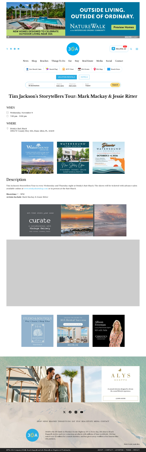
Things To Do (58, 61)
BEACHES (53, 421)
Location (31, 84)
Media (99, 61)
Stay (77, 61)
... (62, 86)
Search (115, 85)
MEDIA (97, 421)
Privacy (136, 450)
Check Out (72, 84)
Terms (128, 450)
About (100, 450)
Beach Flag (53, 69)
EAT (73, 421)
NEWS (45, 421)
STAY (78, 421)
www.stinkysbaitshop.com (36, 188)
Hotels (84, 77)
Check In (59, 84)
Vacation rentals (66, 77)
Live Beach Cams (35, 69)
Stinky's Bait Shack (18, 128)
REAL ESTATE (87, 421)
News (25, 61)
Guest (87, 84)
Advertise (119, 450)
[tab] (66, 77)
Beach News (115, 69)
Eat (70, 61)
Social (109, 61)
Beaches (44, 61)
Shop (34, 61)
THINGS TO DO (64, 421)
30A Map (99, 69)
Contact (119, 61)
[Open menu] (137, 49)
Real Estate (87, 61)
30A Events (85, 69)
